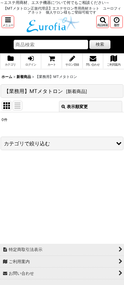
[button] (8, 22)
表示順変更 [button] (77, 106)
